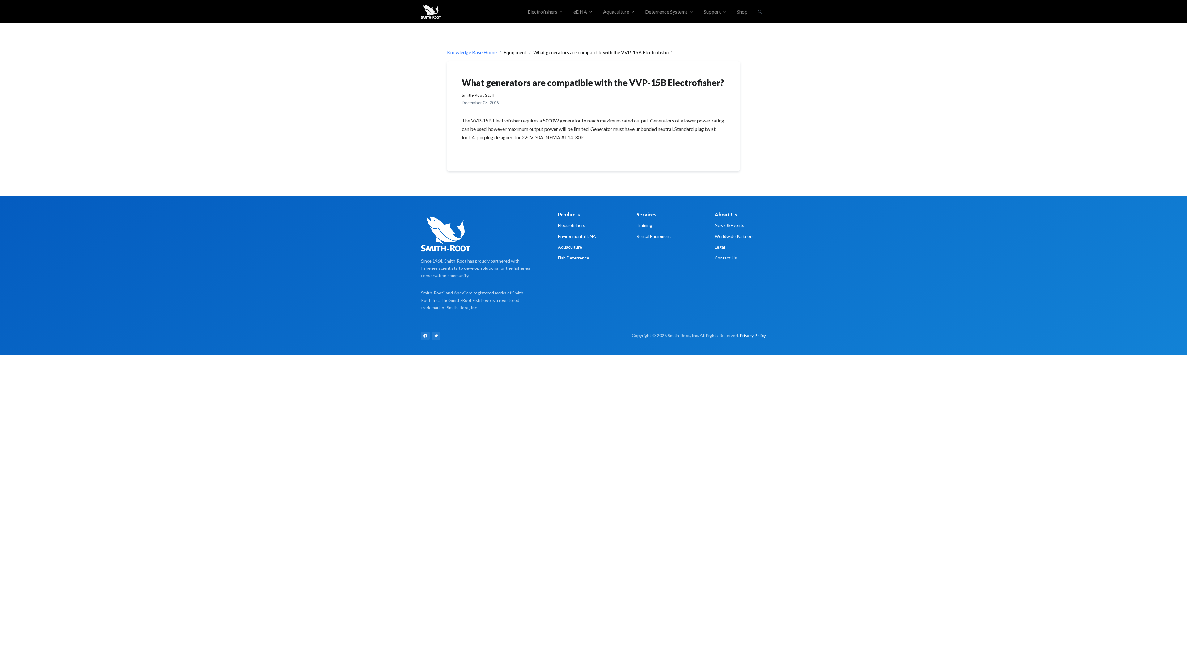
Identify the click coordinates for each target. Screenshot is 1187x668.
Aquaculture (570, 247)
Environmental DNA (577, 236)
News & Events (729, 225)
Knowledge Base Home (472, 52)
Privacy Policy (753, 335)
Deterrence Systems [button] (666, 12)
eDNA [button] (580, 12)
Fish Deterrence (573, 257)
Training (644, 225)
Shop (742, 12)
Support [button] (712, 12)
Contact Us (726, 257)
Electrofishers (571, 225)
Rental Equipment (653, 236)
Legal (720, 247)
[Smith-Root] (431, 11)
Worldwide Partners (734, 236)
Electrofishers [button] (542, 12)
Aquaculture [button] (616, 12)
